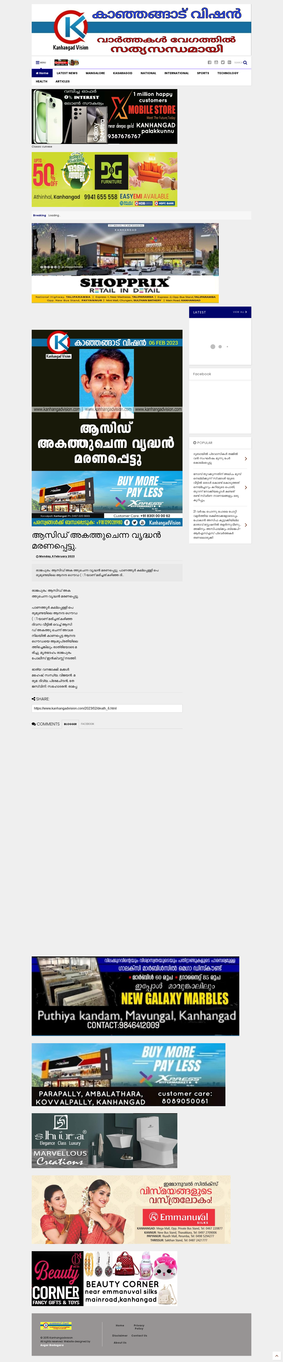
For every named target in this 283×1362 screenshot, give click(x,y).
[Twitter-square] (223, 62)
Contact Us (139, 1335)
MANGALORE (95, 73)
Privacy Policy (139, 1327)
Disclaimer (120, 1335)
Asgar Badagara (52, 1345)
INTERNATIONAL (176, 73)
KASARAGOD (122, 73)
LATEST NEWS (67, 73)
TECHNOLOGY (227, 73)
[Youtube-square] (216, 62)
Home (43, 73)
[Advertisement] (107, 316)
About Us (120, 1342)
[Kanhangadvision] (66, 64)
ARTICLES (63, 81)
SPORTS (203, 73)
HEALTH (41, 81)
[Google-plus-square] (229, 62)
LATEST (199, 312)
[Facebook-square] (209, 62)
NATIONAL (148, 73)
